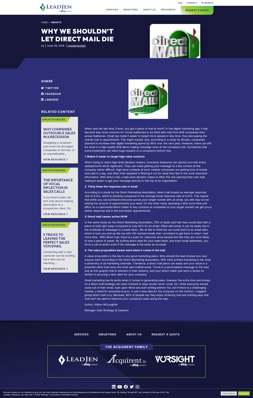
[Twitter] (133, 387)
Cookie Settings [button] (228, 393)
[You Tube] (120, 387)
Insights (56, 22)
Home (44, 22)
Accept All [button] (244, 393)
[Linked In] (114, 387)
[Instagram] (138, 387)
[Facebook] (127, 387)
